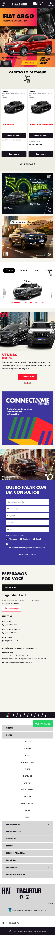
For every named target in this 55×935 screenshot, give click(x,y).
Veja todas (26, 572)
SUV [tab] (36, 678)
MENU (4, 5)
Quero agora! (14, 562)
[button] (4, 242)
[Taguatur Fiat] (19, 4)
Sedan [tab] (48, 678)
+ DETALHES (27, 785)
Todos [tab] (9, 678)
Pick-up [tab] (23, 678)
